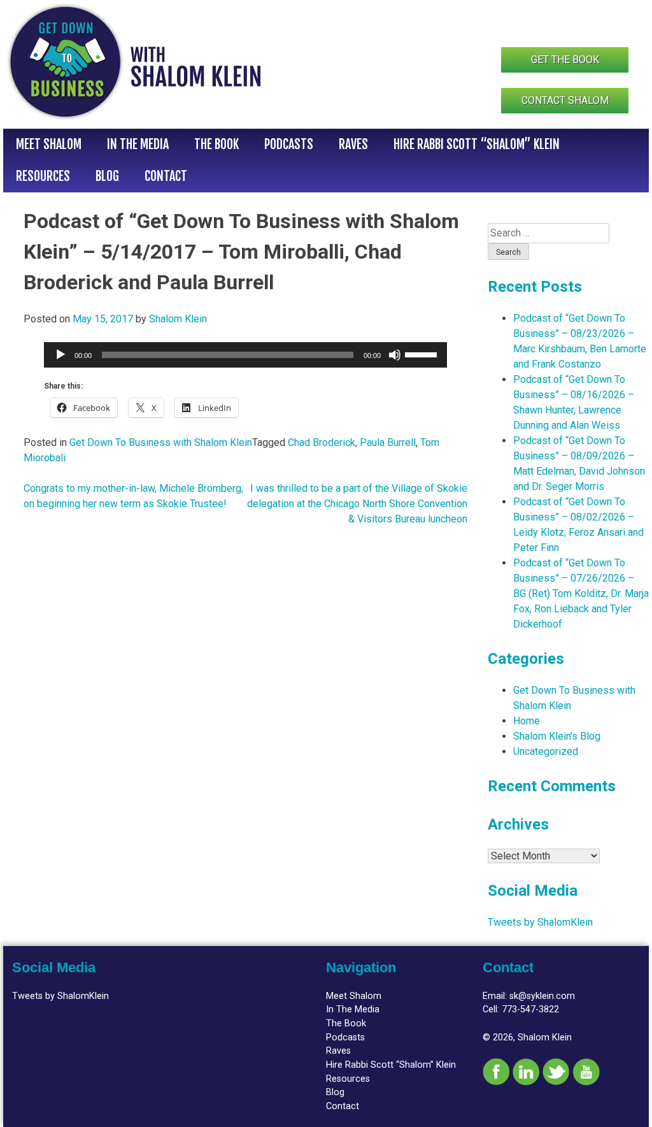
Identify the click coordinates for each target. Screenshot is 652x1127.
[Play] (60, 354)
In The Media (138, 144)
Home (526, 721)
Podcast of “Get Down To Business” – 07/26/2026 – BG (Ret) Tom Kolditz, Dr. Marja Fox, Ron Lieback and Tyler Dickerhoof (581, 593)
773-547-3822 (530, 1009)
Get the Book (565, 60)
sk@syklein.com (542, 996)
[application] (245, 355)
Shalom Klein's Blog (556, 736)
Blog (107, 176)
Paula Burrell (388, 442)
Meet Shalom (49, 144)
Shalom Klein (178, 319)
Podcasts (288, 144)
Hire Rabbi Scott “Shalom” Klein (476, 144)
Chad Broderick (321, 442)
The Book (216, 144)
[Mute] (394, 354)
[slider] (423, 353)
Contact (166, 176)
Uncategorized (545, 751)
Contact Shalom (565, 100)
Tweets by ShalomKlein (540, 922)
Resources (43, 176)
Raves (353, 144)
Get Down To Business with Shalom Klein (160, 442)
